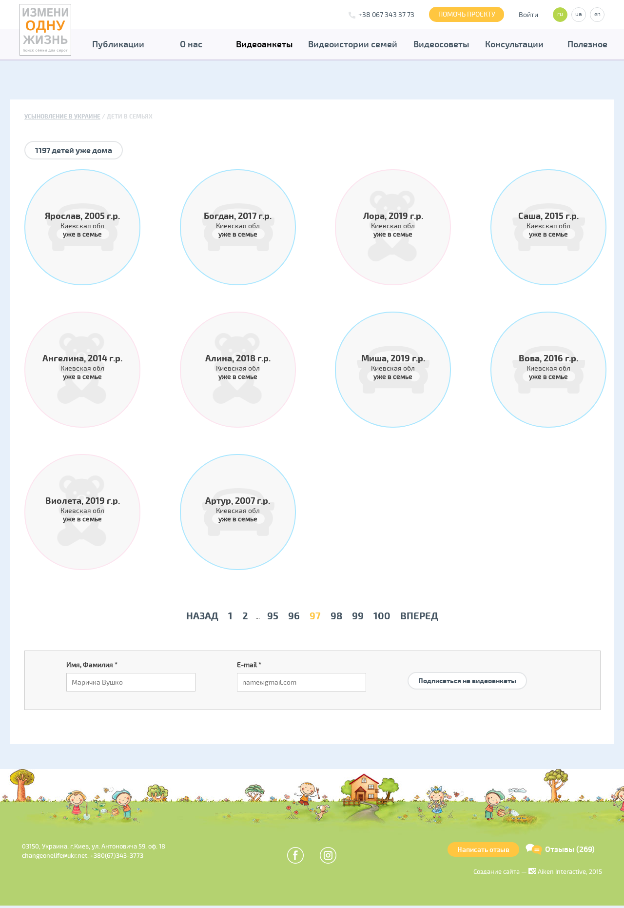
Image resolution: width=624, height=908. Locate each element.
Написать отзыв (483, 850)
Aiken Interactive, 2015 (569, 872)
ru (560, 14)
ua (578, 14)
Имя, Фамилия (91, 665)
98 (336, 616)
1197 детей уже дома (73, 151)
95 (272, 616)
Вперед (419, 616)
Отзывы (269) (570, 849)
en (597, 14)
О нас (191, 44)
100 (381, 616)
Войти (528, 15)
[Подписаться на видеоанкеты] (467, 669)
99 (358, 616)
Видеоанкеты (264, 44)
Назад (202, 616)
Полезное (587, 44)
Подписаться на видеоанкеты (467, 681)
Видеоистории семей (352, 44)
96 (294, 616)
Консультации (514, 44)
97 (315, 616)
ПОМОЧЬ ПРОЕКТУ (466, 14)
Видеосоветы (441, 44)
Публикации (118, 44)
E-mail (249, 665)
